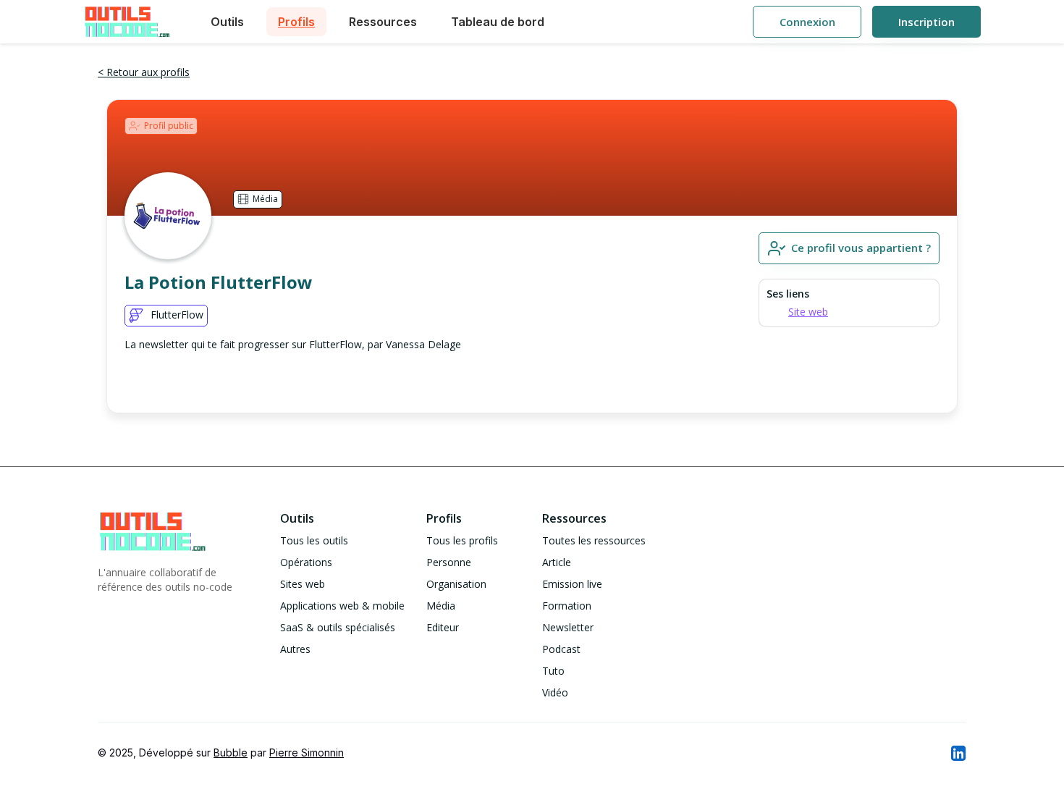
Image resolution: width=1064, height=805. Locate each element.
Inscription (926, 21)
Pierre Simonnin (306, 752)
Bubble (231, 752)
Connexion (807, 21)
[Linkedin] (957, 753)
